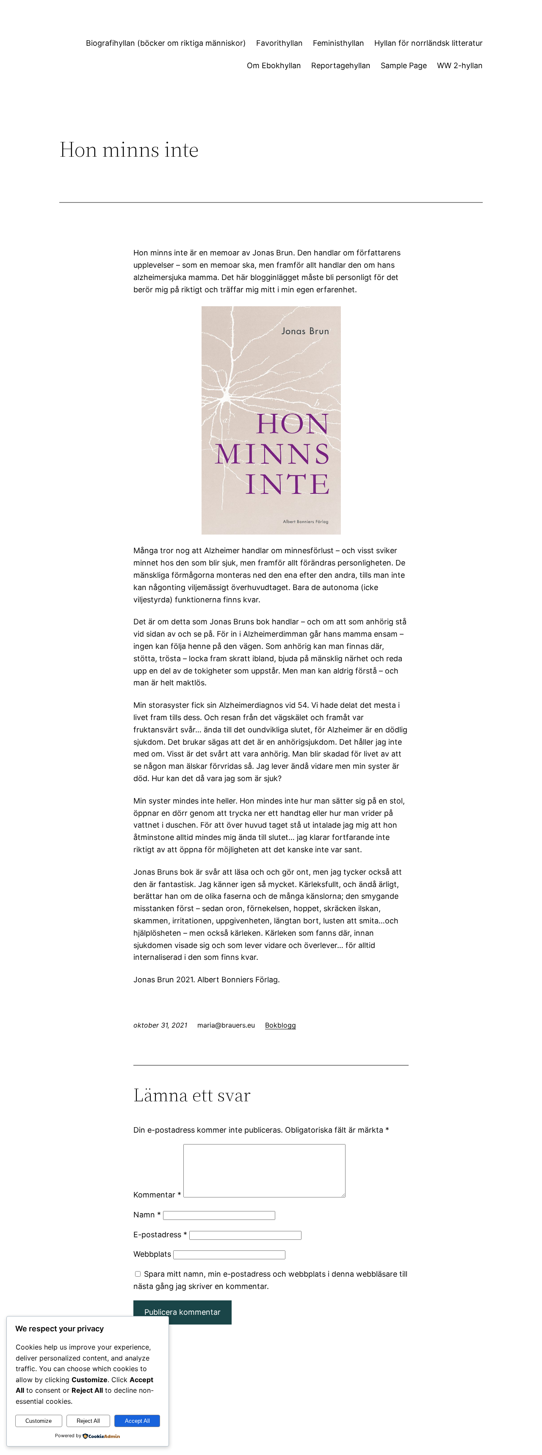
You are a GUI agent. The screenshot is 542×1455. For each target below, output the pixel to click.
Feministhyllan (338, 43)
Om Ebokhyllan (274, 65)
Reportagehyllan (341, 65)
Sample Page (404, 65)
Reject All (88, 1421)
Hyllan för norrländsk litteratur (428, 43)
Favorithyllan (279, 43)
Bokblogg (280, 1025)
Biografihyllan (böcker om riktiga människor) (166, 43)
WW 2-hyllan (460, 65)
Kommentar (157, 1194)
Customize (38, 1421)
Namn (147, 1214)
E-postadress (160, 1234)
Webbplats (152, 1254)
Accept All (137, 1421)
